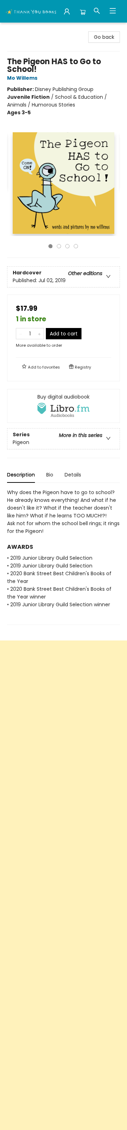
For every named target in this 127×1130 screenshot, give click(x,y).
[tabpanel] (63, 556)
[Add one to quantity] (39, 334)
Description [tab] (21, 474)
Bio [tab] (49, 474)
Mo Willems (22, 77)
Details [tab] (73, 474)
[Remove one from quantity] (20, 334)
